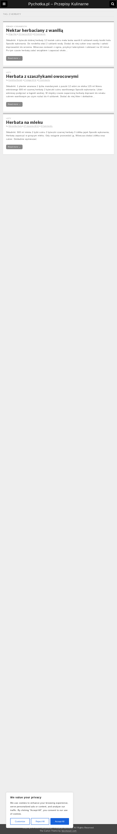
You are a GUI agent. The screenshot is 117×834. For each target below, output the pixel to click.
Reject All (40, 821)
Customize (20, 821)
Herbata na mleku (24, 122)
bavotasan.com (69, 831)
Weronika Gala (15, 126)
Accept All (59, 821)
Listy (8, 72)
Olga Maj (13, 34)
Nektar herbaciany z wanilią (34, 30)
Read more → (14, 58)
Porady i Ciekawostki (16, 26)
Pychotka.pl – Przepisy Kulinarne (58, 4)
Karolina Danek (15, 80)
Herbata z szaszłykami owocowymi (42, 76)
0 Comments (40, 34)
